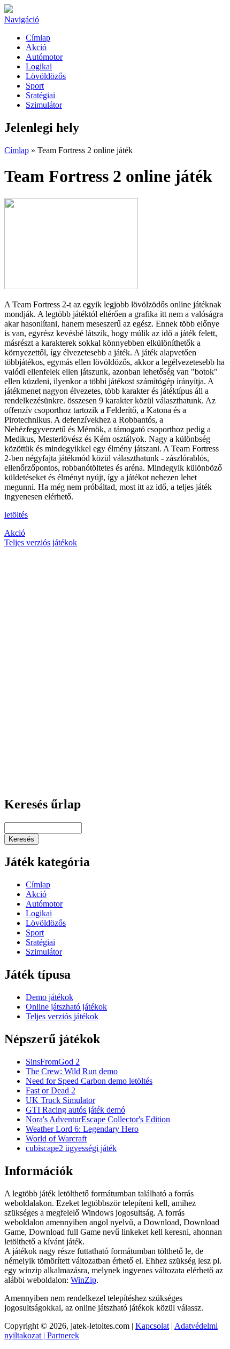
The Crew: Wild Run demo (72, 1071)
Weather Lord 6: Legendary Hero (82, 1128)
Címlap (38, 37)
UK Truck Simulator (60, 1100)
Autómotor (44, 56)
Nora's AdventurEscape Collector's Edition (98, 1119)
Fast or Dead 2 (50, 1090)
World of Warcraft (56, 1138)
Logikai (39, 66)
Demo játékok (49, 997)
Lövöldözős (46, 76)
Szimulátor (44, 104)
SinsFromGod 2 (53, 1061)
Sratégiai (40, 95)
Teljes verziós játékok (40, 542)
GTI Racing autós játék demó (75, 1109)
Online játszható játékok (66, 1006)
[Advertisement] (115, 672)
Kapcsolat (152, 1325)
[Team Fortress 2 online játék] (71, 286)
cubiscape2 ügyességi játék (71, 1148)
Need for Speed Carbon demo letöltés (89, 1080)
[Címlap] (8, 9)
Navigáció (21, 19)
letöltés (16, 514)
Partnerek (63, 1335)
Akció (36, 47)
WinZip (83, 1279)
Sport (35, 85)
